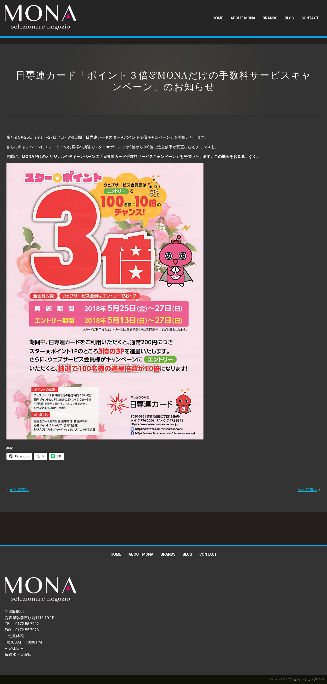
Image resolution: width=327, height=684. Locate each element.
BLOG (289, 18)
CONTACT (310, 18)
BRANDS (270, 18)
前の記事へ (19, 489)
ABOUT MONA (243, 18)
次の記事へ (307, 489)
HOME (218, 18)
